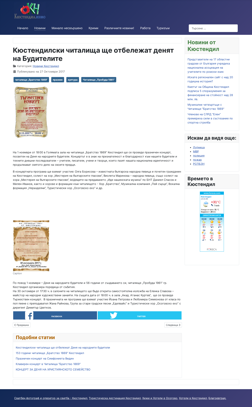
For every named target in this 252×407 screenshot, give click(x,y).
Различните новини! (119, 28)
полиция (199, 155)
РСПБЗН (199, 164)
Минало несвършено (67, 28)
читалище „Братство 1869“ (31, 79)
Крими (93, 28)
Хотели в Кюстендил (193, 398)
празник (58, 79)
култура (72, 79)
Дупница (199, 147)
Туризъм (163, 28)
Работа (145, 28)
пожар (197, 159)
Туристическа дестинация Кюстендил (115, 398)
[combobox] (213, 28)
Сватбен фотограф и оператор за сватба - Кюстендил (50, 398)
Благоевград (217, 398)
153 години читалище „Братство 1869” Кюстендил (50, 353)
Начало (22, 28)
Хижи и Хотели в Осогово (159, 398)
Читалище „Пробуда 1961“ (99, 79)
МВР (196, 151)
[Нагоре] (246, 400)
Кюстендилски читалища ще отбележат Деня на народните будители (63, 347)
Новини (40, 28)
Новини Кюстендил (46, 66)
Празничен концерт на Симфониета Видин (45, 358)
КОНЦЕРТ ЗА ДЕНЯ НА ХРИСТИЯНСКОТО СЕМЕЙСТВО (53, 369)
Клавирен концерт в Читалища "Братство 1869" (48, 364)
